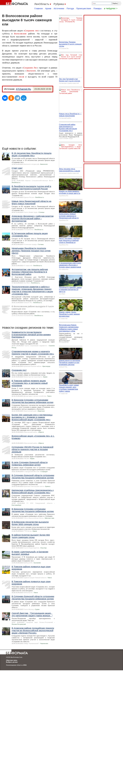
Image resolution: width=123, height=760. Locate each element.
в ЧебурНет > (110, 8)
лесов (21, 77)
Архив (48, 8)
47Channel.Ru (23, 89)
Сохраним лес (31, 31)
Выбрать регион (12, 662)
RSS (25, 665)
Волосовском (20, 34)
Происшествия (83, 8)
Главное (38, 8)
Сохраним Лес (30, 68)
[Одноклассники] (11, 98)
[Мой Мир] (24, 98)
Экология (30, 71)
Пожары (97, 8)
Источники (59, 8)
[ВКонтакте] (5, 98)
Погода (70, 8)
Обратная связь (11, 660)
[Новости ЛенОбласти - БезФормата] (14, 3)
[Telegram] (17, 98)
